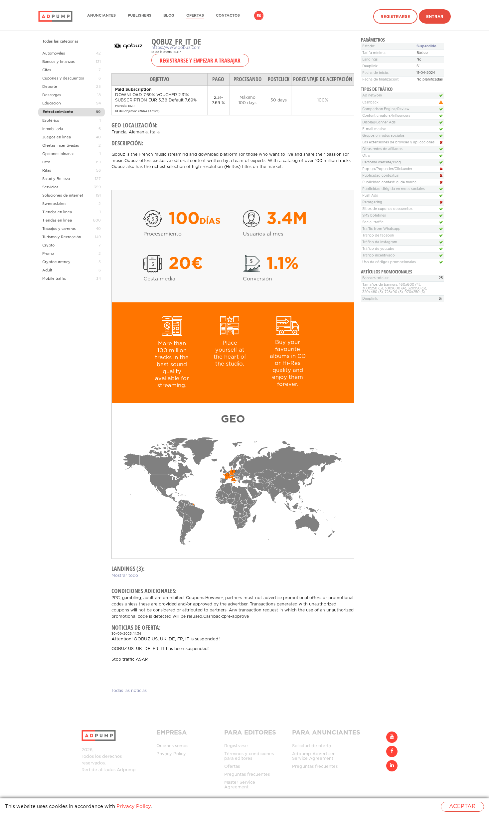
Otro (46, 162)
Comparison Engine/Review (385, 109)
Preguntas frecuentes (247, 774)
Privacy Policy (171, 754)
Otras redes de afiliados (382, 149)
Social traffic (373, 222)
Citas (46, 70)
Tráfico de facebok (378, 235)
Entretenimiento (58, 112)
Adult (47, 270)
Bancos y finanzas (58, 62)
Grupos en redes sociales (383, 135)
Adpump (126, 770)
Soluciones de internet (62, 195)
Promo (48, 253)
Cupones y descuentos (63, 78)
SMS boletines (374, 215)
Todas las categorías (60, 41)
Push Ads (370, 195)
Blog (168, 15)
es (258, 16)
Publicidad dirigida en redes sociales (393, 189)
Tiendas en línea (57, 212)
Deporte (49, 86)
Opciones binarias (58, 154)
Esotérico (50, 120)
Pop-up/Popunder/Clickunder (387, 169)
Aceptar (462, 806)
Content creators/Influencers (386, 115)
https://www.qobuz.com (176, 48)
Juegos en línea (56, 137)
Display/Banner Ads (379, 122)
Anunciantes (101, 15)
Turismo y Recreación (61, 237)
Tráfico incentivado (378, 255)
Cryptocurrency (56, 262)
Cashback (370, 102)
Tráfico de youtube (378, 248)
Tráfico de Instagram (379, 242)
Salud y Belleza (56, 179)
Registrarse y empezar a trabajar (200, 60)
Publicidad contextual (381, 175)
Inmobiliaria (52, 129)
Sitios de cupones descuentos (387, 209)
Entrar (434, 17)
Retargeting (372, 202)
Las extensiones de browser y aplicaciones (398, 142)
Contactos (228, 15)
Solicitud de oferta (311, 746)
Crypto (48, 245)
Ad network (372, 95)
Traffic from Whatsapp (381, 229)
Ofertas (195, 15)
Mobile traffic (54, 278)
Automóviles (53, 53)
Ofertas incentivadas (60, 145)
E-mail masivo (374, 129)
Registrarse (395, 17)
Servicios (50, 187)
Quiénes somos (172, 746)
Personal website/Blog (381, 162)
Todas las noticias (129, 691)
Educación (51, 103)
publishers (139, 15)
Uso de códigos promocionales (389, 262)
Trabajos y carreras (59, 229)
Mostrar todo (124, 575)
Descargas (51, 95)
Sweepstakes (54, 204)
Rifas (46, 170)
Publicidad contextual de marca (389, 182)
